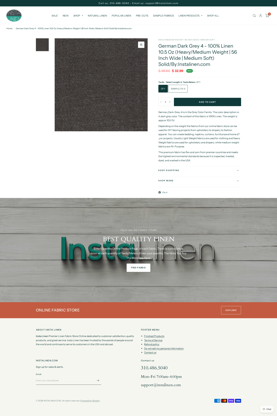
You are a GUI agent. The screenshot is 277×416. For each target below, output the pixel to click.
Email (38, 374)
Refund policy (151, 344)
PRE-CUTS (142, 15)
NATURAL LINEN (97, 15)
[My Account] (260, 15)
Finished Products (154, 336)
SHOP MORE (166, 180)
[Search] (254, 15)
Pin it (164, 192)
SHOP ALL (213, 15)
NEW (66, 15)
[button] (138, 268)
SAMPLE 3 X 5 (178, 88)
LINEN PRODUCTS (189, 15)
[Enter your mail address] (98, 380)
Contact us (150, 352)
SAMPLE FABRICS (163, 15)
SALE (55, 15)
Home (9, 28)
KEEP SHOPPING (168, 170)
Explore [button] (231, 310)
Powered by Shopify (90, 400)
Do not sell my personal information (164, 348)
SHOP (76, 15)
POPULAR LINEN (121, 15)
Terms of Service (153, 340)
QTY (163, 88)
